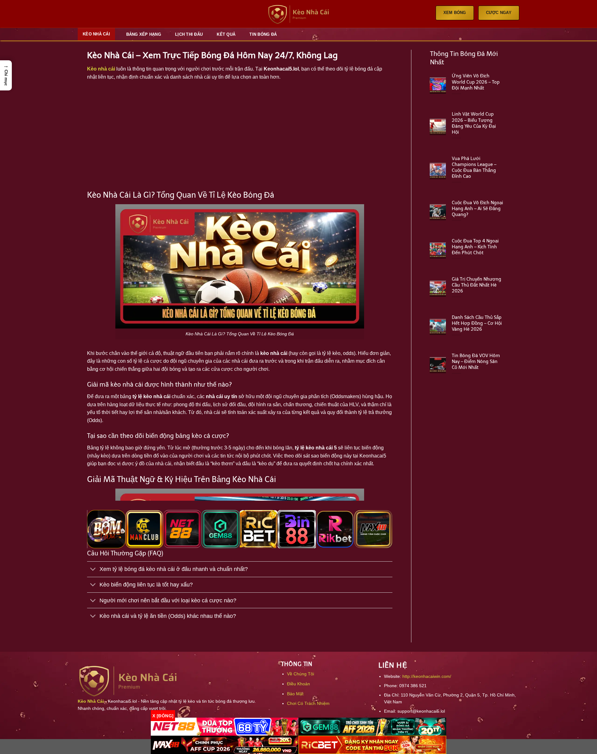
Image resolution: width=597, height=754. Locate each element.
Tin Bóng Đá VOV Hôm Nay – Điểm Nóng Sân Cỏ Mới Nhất (476, 361)
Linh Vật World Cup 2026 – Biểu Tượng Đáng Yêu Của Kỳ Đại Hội (474, 123)
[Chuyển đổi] (93, 570)
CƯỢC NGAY (498, 12)
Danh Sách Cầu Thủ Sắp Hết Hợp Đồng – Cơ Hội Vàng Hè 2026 (477, 323)
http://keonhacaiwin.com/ (426, 676)
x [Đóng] (163, 715)
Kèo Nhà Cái (96, 34)
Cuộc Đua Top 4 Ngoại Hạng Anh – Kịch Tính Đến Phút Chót (475, 246)
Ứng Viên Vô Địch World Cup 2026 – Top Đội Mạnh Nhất (476, 81)
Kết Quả (226, 34)
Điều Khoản (298, 683)
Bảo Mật (295, 693)
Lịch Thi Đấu (189, 34)
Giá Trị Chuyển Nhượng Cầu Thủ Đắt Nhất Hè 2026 (476, 285)
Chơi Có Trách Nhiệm (308, 703)
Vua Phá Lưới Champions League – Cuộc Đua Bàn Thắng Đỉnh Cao (474, 167)
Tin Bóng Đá (263, 34)
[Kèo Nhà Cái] (298, 14)
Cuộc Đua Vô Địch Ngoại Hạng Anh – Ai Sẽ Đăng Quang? (477, 208)
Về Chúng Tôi (300, 673)
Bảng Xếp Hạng (143, 34)
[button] (6, 75)
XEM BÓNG (454, 12)
